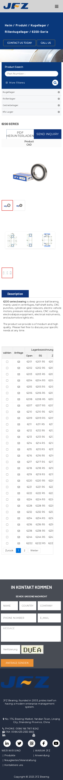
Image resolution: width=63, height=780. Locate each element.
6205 (29, 386)
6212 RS (40, 430)
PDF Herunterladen (20, 134)
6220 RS (40, 480)
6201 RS (40, 361)
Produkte (9, 755)
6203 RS (40, 374)
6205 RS (40, 386)
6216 (29, 455)
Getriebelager (10, 105)
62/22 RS (40, 543)
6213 (29, 436)
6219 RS (40, 474)
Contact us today (19, 42)
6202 (29, 367)
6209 (29, 418)
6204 (29, 380)
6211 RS (40, 424)
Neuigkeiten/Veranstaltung (20, 760)
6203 (29, 374)
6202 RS (40, 367)
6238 (29, 530)
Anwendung (42, 755)
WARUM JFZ (42, 750)
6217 (29, 461)
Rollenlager (9, 98)
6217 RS (40, 461)
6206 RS (40, 393)
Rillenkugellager (17, 31)
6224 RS (40, 499)
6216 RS (40, 455)
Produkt (21, 25)
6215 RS (40, 449)
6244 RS (40, 537)
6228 (29, 505)
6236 (29, 524)
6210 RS (40, 411)
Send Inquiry (48, 134)
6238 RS (40, 530)
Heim (8, 25)
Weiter (34, 550)
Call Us (46, 42)
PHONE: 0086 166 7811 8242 (21, 728)
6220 (29, 480)
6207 (29, 405)
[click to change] (32, 649)
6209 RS (40, 418)
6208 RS (40, 399)
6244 (29, 537)
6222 (29, 493)
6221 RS (40, 486)
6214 (29, 443)
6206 (29, 393)
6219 (29, 474)
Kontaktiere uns (13, 765)
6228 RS (40, 505)
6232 (29, 512)
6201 (29, 361)
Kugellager (39, 25)
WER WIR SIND (11, 750)
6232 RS (40, 512)
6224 (29, 499)
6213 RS (40, 436)
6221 (29, 486)
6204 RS (40, 380)
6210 (29, 411)
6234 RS (40, 518)
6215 (29, 449)
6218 (29, 468)
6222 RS (40, 493)
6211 (29, 424)
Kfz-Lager (8, 111)
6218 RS (40, 468)
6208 (29, 399)
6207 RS (40, 405)
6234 (29, 518)
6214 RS (40, 443)
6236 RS (40, 524)
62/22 (29, 543)
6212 (29, 430)
